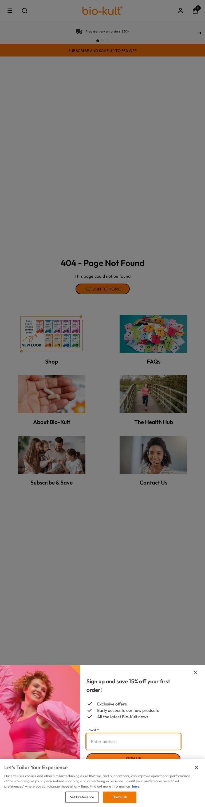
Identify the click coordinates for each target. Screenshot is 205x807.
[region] (102, 783)
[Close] (196, 767)
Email (92, 730)
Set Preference (82, 797)
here (135, 786)
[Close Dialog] (195, 672)
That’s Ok (119, 797)
